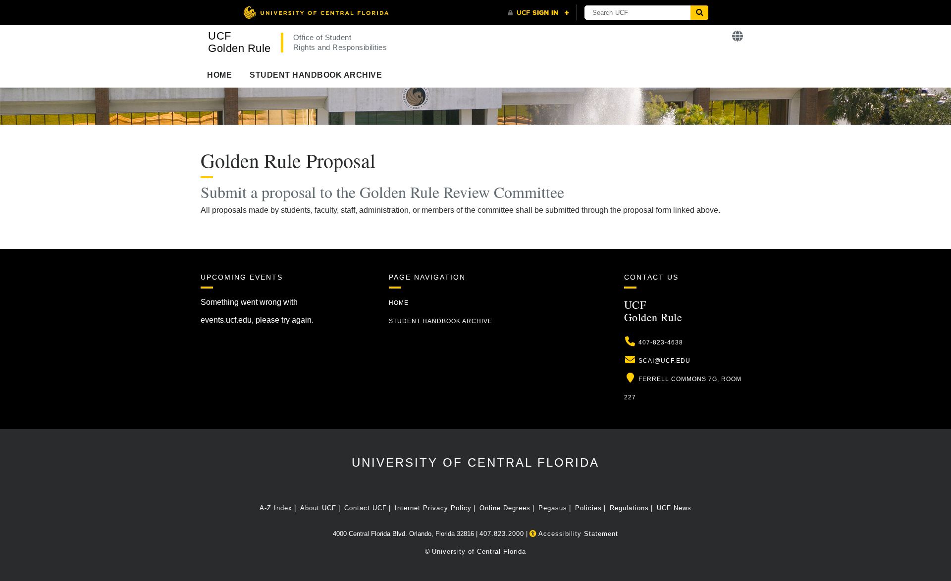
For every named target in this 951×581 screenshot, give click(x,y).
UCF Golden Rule (239, 42)
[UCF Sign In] (539, 12)
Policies (588, 508)
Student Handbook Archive (316, 75)
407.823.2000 (501, 533)
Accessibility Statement (577, 533)
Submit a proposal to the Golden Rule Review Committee (385, 191)
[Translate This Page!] (737, 36)
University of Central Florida (475, 462)
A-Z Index (276, 508)
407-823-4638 (660, 342)
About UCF (318, 508)
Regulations (629, 508)
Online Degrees (504, 508)
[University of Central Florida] (316, 12)
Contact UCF (365, 508)
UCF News (674, 508)
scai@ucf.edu (664, 360)
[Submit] (699, 12)
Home (219, 75)
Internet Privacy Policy (433, 508)
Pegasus (552, 508)
